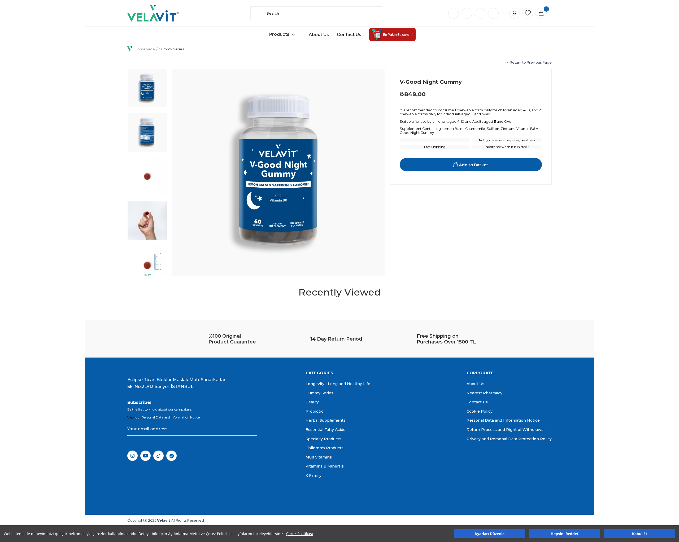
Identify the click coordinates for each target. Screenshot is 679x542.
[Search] (259, 13)
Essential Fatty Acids (325, 429)
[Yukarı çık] (664, 453)
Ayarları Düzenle (489, 533)
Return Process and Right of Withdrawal (506, 429)
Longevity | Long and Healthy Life (338, 383)
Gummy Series (319, 393)
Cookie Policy (480, 411)
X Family (313, 475)
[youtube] (145, 456)
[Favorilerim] (528, 13)
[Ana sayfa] (153, 13)
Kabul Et (639, 533)
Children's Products (324, 448)
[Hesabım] (514, 13)
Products (279, 34)
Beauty (312, 402)
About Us (319, 34)
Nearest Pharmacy (484, 393)
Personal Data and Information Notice (503, 420)
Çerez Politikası (299, 533)
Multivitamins (319, 457)
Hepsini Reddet (564, 533)
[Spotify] (171, 456)
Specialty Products (323, 439)
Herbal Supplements (326, 420)
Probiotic (314, 411)
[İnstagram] (132, 456)
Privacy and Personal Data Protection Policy (509, 439)
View (131, 417)
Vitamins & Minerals (325, 466)
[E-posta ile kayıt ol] (252, 429)
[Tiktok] (158, 456)
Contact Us (349, 34)
